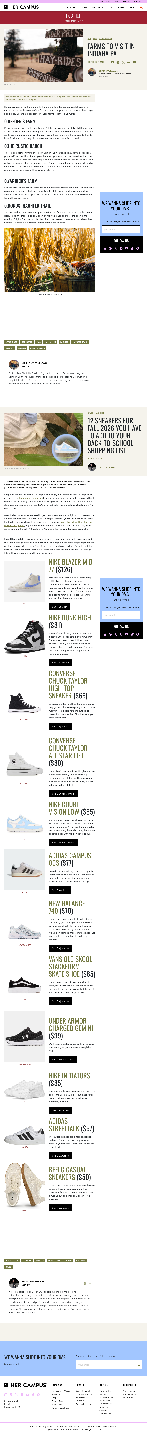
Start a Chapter (106, 1397)
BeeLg (24, 1210)
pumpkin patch (37, 348)
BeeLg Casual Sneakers (67, 1173)
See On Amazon (60, 662)
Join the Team (129, 1394)
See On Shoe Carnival (63, 793)
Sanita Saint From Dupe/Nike (17, 468)
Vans (25, 999)
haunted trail (80, 342)
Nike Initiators (69, 1075)
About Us (56, 1394)
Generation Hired (84, 1404)
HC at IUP (73, 15)
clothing (27, 1260)
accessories (12, 1260)
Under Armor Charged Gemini (71, 1024)
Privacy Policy (58, 1401)
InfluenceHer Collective (81, 1399)
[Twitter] (123, 62)
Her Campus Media (61, 1390)
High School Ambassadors (105, 1402)
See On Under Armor (63, 1059)
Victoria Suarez (106, 467)
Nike (25, 603)
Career (121, 7)
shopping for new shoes (30, 497)
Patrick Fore (10, 84)
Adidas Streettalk (64, 1124)
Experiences (105, 38)
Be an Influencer (107, 1407)
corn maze (27, 342)
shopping (80, 1260)
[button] (141, 7)
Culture (72, 7)
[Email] (134, 62)
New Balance (25, 945)
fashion (40, 1260)
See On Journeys (60, 726)
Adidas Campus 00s (70, 859)
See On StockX (59, 606)
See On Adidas (60, 890)
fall (39, 342)
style (8, 1267)
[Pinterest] (118, 62)
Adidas (25, 892)
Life (110, 7)
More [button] (132, 7)
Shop (54, 1397)
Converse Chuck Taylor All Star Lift (68, 747)
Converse (24, 719)
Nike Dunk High (70, 617)
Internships (128, 1397)
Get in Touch (129, 1390)
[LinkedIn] (128, 62)
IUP (89, 38)
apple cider (11, 342)
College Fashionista (84, 1394)
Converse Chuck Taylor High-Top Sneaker (68, 684)
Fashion (99, 413)
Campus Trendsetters (105, 1412)
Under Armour (25, 1064)
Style (84, 7)
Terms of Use (58, 1404)
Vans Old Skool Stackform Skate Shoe (70, 966)
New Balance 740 (67, 907)
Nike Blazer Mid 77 (70, 565)
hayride (10, 348)
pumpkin (22, 348)
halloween (50, 342)
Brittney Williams (108, 70)
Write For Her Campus (105, 1392)
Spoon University (83, 1390)
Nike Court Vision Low (64, 808)
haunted (64, 342)
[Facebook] (112, 62)
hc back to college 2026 (60, 1260)
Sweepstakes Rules (60, 1407)
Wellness (97, 7)
